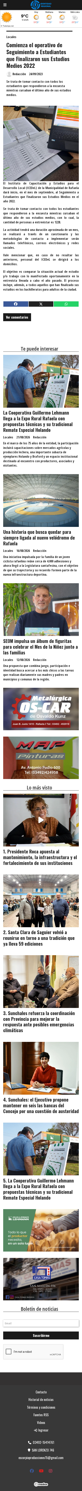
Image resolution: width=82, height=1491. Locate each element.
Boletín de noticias (39, 1309)
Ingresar (43, 1430)
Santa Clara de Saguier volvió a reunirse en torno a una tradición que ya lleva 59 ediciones (39, 938)
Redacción (19, 74)
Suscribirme (41, 1335)
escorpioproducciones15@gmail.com (41, 1457)
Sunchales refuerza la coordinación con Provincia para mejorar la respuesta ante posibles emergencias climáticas (39, 1022)
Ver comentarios (17, 317)
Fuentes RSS (41, 1414)
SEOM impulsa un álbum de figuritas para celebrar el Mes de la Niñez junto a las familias (40, 647)
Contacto (41, 1392)
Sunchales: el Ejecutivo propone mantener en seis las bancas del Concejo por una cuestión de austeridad (41, 1105)
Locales (11, 37)
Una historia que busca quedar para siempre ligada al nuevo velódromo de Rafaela (39, 537)
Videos (41, 1422)
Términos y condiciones (41, 1407)
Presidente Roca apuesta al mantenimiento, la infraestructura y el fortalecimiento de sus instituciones (40, 857)
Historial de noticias (41, 1399)
